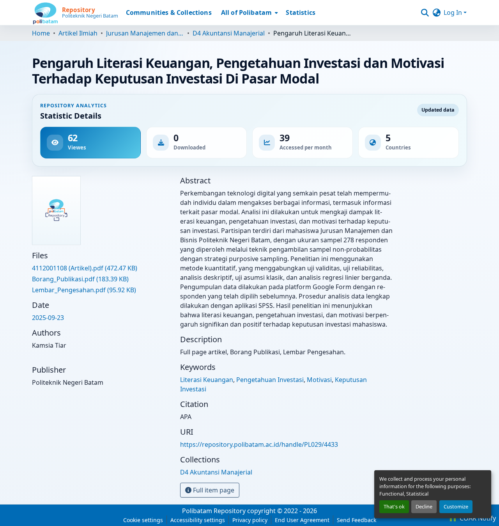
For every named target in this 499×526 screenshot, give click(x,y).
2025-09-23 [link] (48, 317)
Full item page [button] (212, 490)
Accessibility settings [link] (197, 520)
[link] (101, 268)
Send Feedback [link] (356, 520)
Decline (424, 506)
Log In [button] (454, 12)
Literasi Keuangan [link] (206, 379)
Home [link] (41, 33)
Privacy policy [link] (249, 520)
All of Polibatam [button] (246, 12)
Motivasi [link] (319, 379)
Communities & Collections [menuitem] (169, 12)
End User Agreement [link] (302, 520)
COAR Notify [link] (477, 518)
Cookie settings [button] (143, 520)
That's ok (394, 506)
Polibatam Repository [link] (214, 510)
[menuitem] (248, 12)
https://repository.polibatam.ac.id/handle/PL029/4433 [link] (259, 444)
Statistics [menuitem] (300, 12)
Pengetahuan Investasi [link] (270, 379)
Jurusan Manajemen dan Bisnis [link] (145, 33)
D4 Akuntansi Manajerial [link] (229, 33)
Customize (456, 506)
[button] (75, 12)
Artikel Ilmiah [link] (77, 33)
